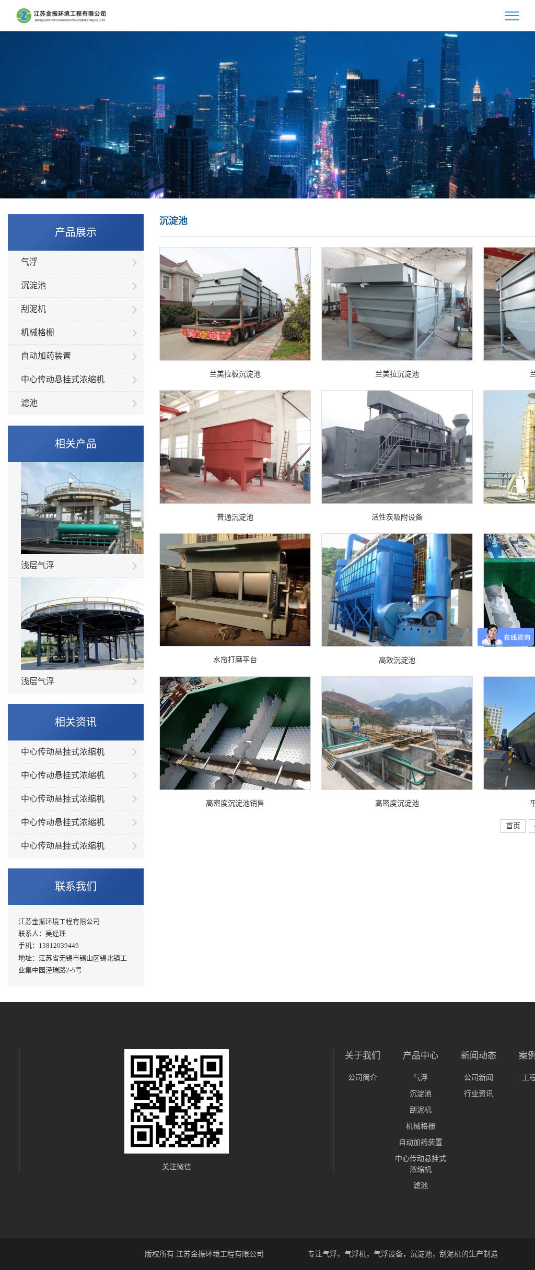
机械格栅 (37, 332)
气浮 (29, 261)
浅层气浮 (37, 565)
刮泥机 (33, 308)
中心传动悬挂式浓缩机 (62, 379)
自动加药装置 (46, 355)
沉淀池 (33, 285)
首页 (513, 826)
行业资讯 (478, 1094)
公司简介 (362, 1077)
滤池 (29, 402)
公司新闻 (478, 1077)
